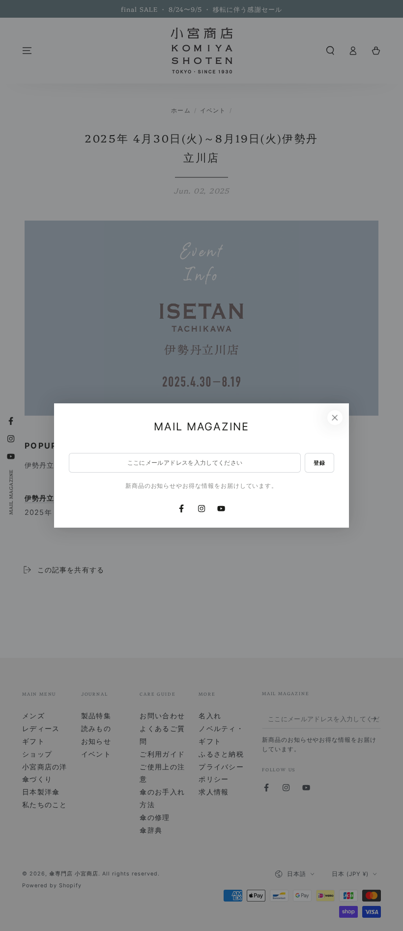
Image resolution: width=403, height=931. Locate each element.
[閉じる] (335, 417)
